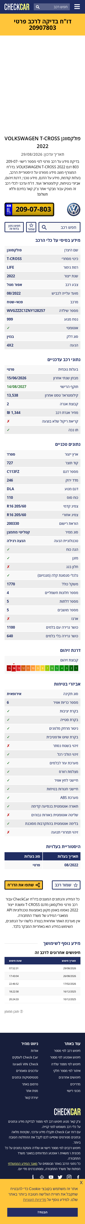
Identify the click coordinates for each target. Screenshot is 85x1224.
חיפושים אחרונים (69, 1077)
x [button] (81, 1182)
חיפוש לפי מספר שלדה (65, 1064)
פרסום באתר (30, 1084)
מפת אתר (32, 1090)
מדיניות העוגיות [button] (34, 1200)
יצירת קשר (31, 1097)
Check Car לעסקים (25, 1057)
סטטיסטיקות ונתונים (25, 1077)
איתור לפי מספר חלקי (66, 1070)
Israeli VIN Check (25, 1064)
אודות (34, 1050)
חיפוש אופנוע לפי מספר (65, 1057)
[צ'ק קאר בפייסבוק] (78, 1177)
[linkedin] (33, 1177)
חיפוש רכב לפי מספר (67, 1050)
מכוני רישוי (73, 1090)
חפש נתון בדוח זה (14, 227)
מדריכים (75, 1084)
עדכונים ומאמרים (27, 1070)
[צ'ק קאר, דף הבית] (17, 6)
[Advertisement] (42, 80)
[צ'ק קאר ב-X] (60, 1177)
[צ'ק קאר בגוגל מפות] (42, 1177)
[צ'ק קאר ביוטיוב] (51, 1177)
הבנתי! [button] (42, 1212)
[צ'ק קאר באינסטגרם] (69, 1177)
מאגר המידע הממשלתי (22, 1163)
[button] (77, 7)
